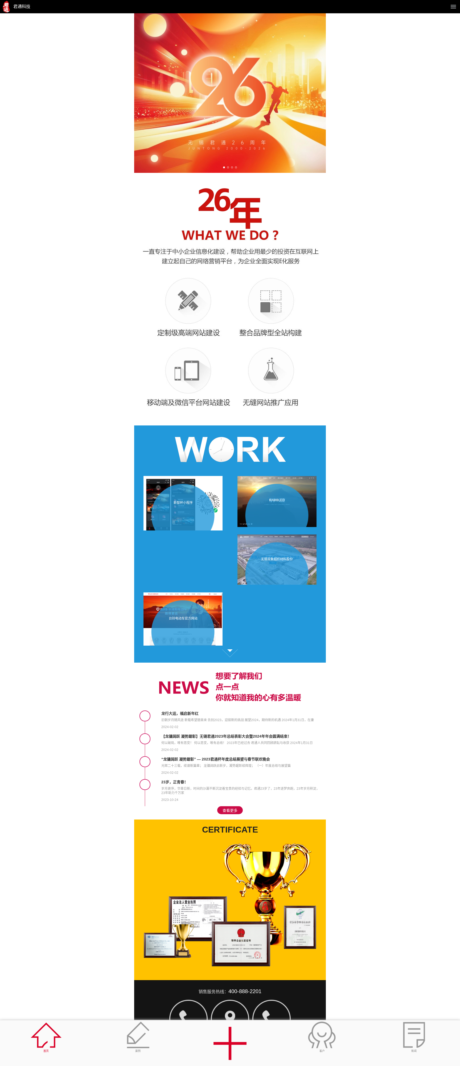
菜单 (453, 6)
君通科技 (21, 6)
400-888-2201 (244, 991)
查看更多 (230, 653)
